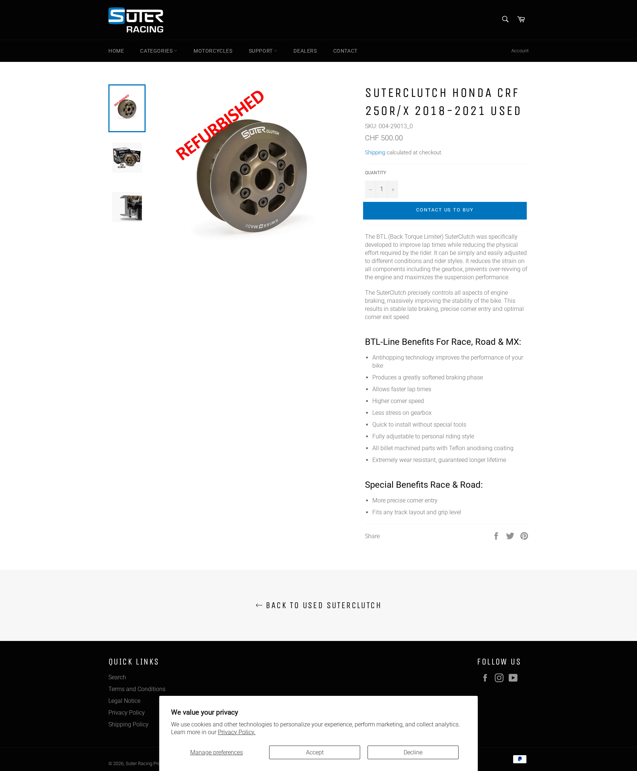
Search (117, 677)
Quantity (375, 172)
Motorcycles (213, 51)
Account (520, 50)
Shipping (375, 152)
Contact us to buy (445, 210)
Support (261, 51)
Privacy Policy (126, 712)
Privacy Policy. (236, 732)
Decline (413, 752)
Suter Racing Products (149, 763)
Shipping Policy (128, 724)
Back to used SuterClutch (322, 605)
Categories (157, 51)
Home (116, 51)
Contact (345, 51)
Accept (315, 752)
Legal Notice (124, 700)
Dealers (305, 51)
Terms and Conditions (137, 689)
